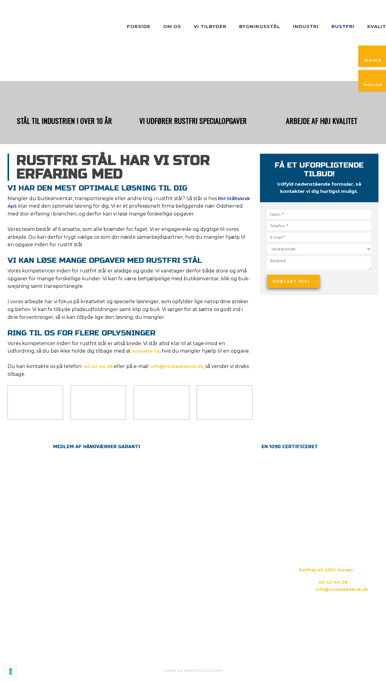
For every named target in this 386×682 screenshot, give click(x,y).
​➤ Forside (152, 548)
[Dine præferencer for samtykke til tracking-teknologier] (10, 671)
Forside (138, 26)
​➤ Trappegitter (158, 564)
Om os (172, 26)
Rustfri (343, 26)
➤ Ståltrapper (156, 571)
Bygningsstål (259, 26)
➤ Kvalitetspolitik (232, 571)
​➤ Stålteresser (157, 587)
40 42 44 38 (98, 366)
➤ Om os (151, 556)
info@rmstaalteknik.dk (176, 366)
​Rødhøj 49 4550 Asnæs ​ (326, 570)
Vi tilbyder (210, 26)
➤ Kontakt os (228, 579)
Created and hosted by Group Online (193, 670)
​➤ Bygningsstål (230, 548)
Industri (306, 26)
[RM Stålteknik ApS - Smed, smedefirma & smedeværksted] (45, 20)
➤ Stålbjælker (156, 579)
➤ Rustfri (223, 564)
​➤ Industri (224, 556)
